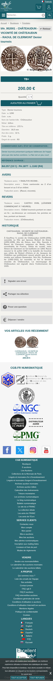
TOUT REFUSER (37, 678)
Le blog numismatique (26, 500)
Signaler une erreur (17, 281)
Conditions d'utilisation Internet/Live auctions (26, 605)
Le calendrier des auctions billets (27, 568)
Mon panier (26, 531)
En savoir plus (26, 674)
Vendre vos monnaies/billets (27, 561)
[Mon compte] (49, 10)
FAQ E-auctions (26, 592)
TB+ (26, 79)
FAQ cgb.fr (26, 589)
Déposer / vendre (16, 319)
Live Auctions (26, 470)
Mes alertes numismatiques (26, 540)
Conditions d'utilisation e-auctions (26, 602)
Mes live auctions (26, 537)
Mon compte (26, 527)
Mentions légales (26, 608)
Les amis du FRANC (26, 513)
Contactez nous (26, 524)
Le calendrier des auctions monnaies (26, 565)
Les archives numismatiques (26, 497)
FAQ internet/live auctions (26, 595)
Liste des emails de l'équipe (26, 579)
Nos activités (26, 582)
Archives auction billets (26, 487)
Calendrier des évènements (26, 490)
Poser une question (17, 307)
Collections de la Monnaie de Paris (26, 474)
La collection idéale (26, 510)
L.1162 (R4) (36, 166)
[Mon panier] (38, 10)
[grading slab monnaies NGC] (26, 409)
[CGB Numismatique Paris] (6, 11)
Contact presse (26, 585)
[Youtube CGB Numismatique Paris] (46, 450)
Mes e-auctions (26, 534)
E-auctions (26, 467)
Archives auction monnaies (26, 484)
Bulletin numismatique (26, 503)
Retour (47, 28)
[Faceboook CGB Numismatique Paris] (7, 450)
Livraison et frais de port (26, 547)
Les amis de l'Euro (27, 516)
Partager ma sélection (18, 294)
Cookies (26, 615)
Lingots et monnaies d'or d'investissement (27, 477)
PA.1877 (23, 166)
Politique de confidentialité (26, 612)
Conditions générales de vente (26, 599)
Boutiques (26, 464)
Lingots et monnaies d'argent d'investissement (26, 480)
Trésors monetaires (26, 493)
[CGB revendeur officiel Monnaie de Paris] (26, 422)
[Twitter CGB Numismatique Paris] (20, 450)
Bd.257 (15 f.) (9, 166)
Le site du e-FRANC (26, 507)
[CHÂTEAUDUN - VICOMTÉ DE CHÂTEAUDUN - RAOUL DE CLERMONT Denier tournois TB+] (26, 71)
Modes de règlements (26, 550)
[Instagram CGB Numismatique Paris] (33, 450)
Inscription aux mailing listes (27, 544)
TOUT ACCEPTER (18, 678)
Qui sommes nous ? (26, 576)
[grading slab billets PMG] (26, 436)
